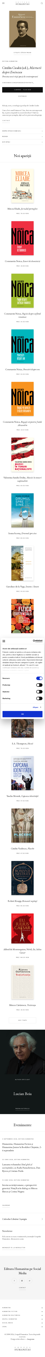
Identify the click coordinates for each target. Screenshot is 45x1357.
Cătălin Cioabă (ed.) (15, 68)
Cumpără (22, 89)
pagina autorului (22, 1108)
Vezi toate (22, 1020)
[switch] (39, 685)
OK (22, 714)
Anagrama (30, 1339)
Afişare (35, 707)
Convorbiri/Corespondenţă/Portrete (17, 82)
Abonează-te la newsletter (13, 1247)
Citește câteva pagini (22, 52)
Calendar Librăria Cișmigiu (14, 1219)
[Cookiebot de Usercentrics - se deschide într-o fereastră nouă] (32, 641)
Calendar (6, 1205)
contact (22, 1287)
